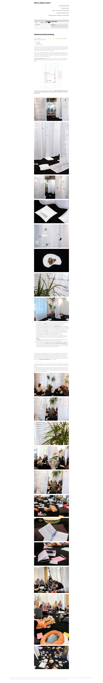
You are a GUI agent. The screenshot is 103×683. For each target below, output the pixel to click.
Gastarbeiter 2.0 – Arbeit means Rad (48, 38)
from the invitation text (38, 361)
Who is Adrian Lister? (42, 3)
